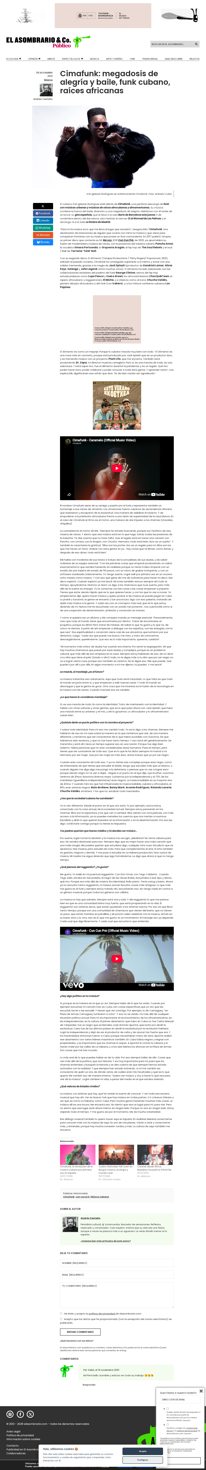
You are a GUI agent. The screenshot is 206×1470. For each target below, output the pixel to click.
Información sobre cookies (23, 1439)
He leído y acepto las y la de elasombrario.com (183, 1431)
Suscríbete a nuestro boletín (178, 1393)
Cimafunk (69, 1196)
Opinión (33, 58)
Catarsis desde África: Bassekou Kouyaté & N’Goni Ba (154, 1168)
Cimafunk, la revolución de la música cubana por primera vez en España (76, 1170)
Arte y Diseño (114, 58)
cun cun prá (82, 1196)
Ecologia (12, 58)
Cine (132, 58)
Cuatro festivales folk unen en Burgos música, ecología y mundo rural (116, 1170)
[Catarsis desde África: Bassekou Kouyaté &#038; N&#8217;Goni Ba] (155, 1155)
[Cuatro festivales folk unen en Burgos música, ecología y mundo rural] (116, 1155)
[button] (48, 41)
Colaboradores (16, 1453)
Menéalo (45, 235)
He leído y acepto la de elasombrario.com (102, 1313)
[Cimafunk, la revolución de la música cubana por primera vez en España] (77, 1155)
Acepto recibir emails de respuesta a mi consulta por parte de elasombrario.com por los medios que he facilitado (183, 1416)
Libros (51, 58)
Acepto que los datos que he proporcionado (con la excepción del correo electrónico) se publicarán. (116, 1320)
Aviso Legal (13, 1431)
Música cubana (100, 1196)
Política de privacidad (20, 1435)
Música (94, 58)
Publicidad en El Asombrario (24, 1449)
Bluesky (45, 242)
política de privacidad (102, 1313)
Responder (89, 1384)
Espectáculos (71, 58)
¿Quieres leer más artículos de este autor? (106, 1241)
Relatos (195, 58)
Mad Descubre (174, 58)
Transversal (150, 58)
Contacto (12, 1445)
